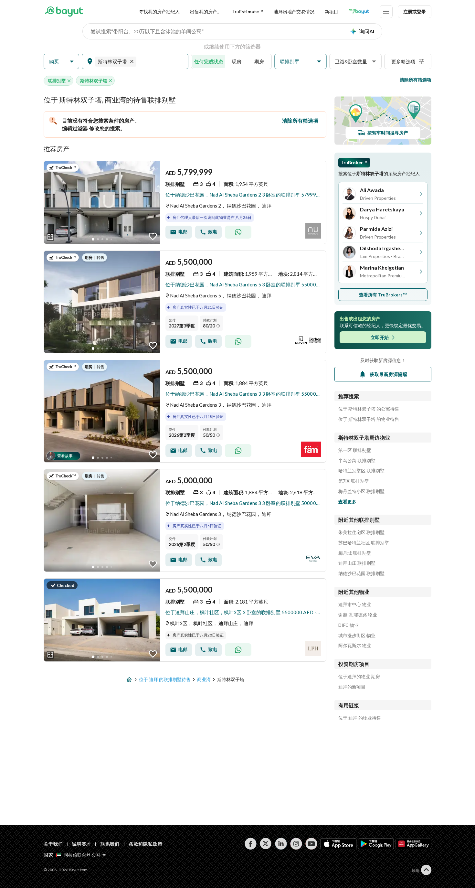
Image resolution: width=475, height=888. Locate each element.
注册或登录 (414, 11)
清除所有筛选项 (415, 79)
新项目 (331, 11)
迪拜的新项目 (351, 687)
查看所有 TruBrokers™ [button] (383, 294)
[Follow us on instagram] (296, 844)
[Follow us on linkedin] (281, 844)
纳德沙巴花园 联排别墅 (361, 573)
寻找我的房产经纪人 (159, 11)
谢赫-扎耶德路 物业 (357, 614)
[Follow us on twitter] (266, 844)
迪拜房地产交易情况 (294, 11)
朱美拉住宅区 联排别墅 (361, 532)
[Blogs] (359, 11)
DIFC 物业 (348, 625)
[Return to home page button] (64, 11)
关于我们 (53, 844)
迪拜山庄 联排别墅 (356, 563)
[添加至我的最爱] (153, 236)
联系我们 (110, 844)
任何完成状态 (208, 61)
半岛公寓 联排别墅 (356, 460)
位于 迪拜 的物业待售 (359, 718)
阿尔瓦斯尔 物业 (354, 645)
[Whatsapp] (238, 232)
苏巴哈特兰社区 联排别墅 (363, 542)
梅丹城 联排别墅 (354, 553)
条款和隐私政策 (146, 844)
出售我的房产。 (206, 11)
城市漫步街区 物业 (356, 635)
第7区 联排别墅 (353, 481)
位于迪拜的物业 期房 (359, 676)
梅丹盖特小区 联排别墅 (361, 491)
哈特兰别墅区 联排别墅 (361, 470)
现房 (236, 61)
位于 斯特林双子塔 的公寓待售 (368, 409)
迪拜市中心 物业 (354, 604)
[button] (61, 61)
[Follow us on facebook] (251, 844)
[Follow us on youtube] (311, 844)
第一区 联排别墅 (354, 450)
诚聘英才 (81, 844)
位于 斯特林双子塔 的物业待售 (368, 419)
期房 (259, 61)
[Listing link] (185, 202)
